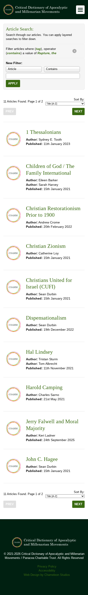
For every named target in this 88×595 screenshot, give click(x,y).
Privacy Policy (46, 566)
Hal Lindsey (39, 352)
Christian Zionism (46, 246)
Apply (13, 83)
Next (78, 111)
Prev (10, 111)
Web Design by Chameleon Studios (47, 574)
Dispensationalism (46, 318)
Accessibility (47, 570)
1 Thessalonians (43, 132)
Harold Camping (44, 387)
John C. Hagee (42, 459)
